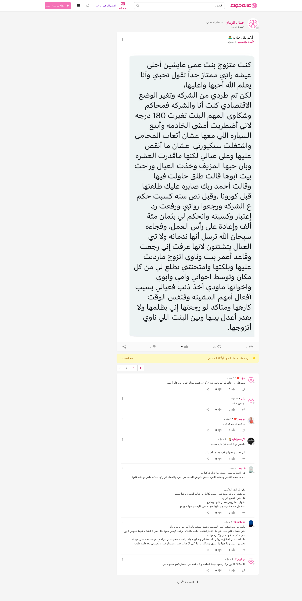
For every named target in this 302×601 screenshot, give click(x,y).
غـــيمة (242, 468)
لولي (243, 398)
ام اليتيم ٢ (240, 559)
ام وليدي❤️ (239, 418)
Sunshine (239, 522)
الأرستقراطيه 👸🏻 (236, 439)
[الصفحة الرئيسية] (243, 5)
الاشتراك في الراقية (105, 5)
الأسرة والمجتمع (246, 41)
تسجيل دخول (127, 358)
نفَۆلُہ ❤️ (240, 378)
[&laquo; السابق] (140, 368)
